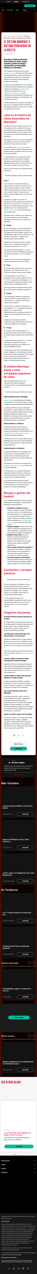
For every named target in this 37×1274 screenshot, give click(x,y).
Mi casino (10, 10)
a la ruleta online (24, 89)
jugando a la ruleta (9, 73)
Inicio (3, 10)
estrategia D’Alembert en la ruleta (14, 465)
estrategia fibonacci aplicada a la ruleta (16, 433)
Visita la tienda (18, 1017)
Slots (17, 10)
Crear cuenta (29, 5)
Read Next (18, 748)
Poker (9, 1)
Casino (16, 1)
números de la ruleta (10, 210)
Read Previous (18, 744)
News (10, 36)
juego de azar (20, 147)
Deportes (26, 1)
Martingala (9, 400)
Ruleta (25, 10)
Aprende (15, 36)
